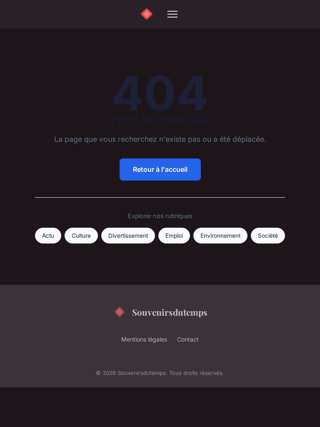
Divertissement (128, 235)
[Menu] (172, 14)
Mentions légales (144, 339)
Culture (81, 235)
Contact (188, 339)
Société (268, 235)
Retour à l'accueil (160, 169)
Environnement (220, 235)
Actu (48, 235)
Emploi (174, 235)
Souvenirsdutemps (170, 312)
